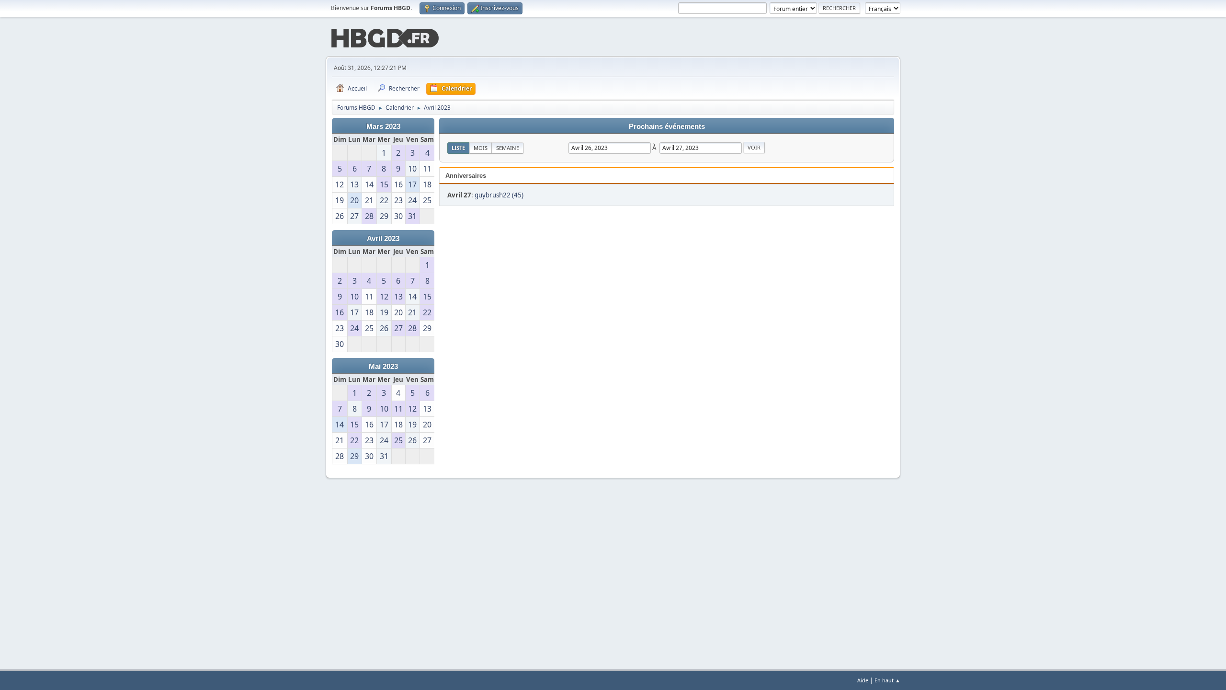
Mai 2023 (383, 366)
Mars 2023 (383, 126)
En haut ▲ (887, 680)
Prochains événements (667, 126)
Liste (458, 147)
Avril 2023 (383, 238)
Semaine (507, 147)
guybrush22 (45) (499, 195)
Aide (862, 680)
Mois (481, 147)
